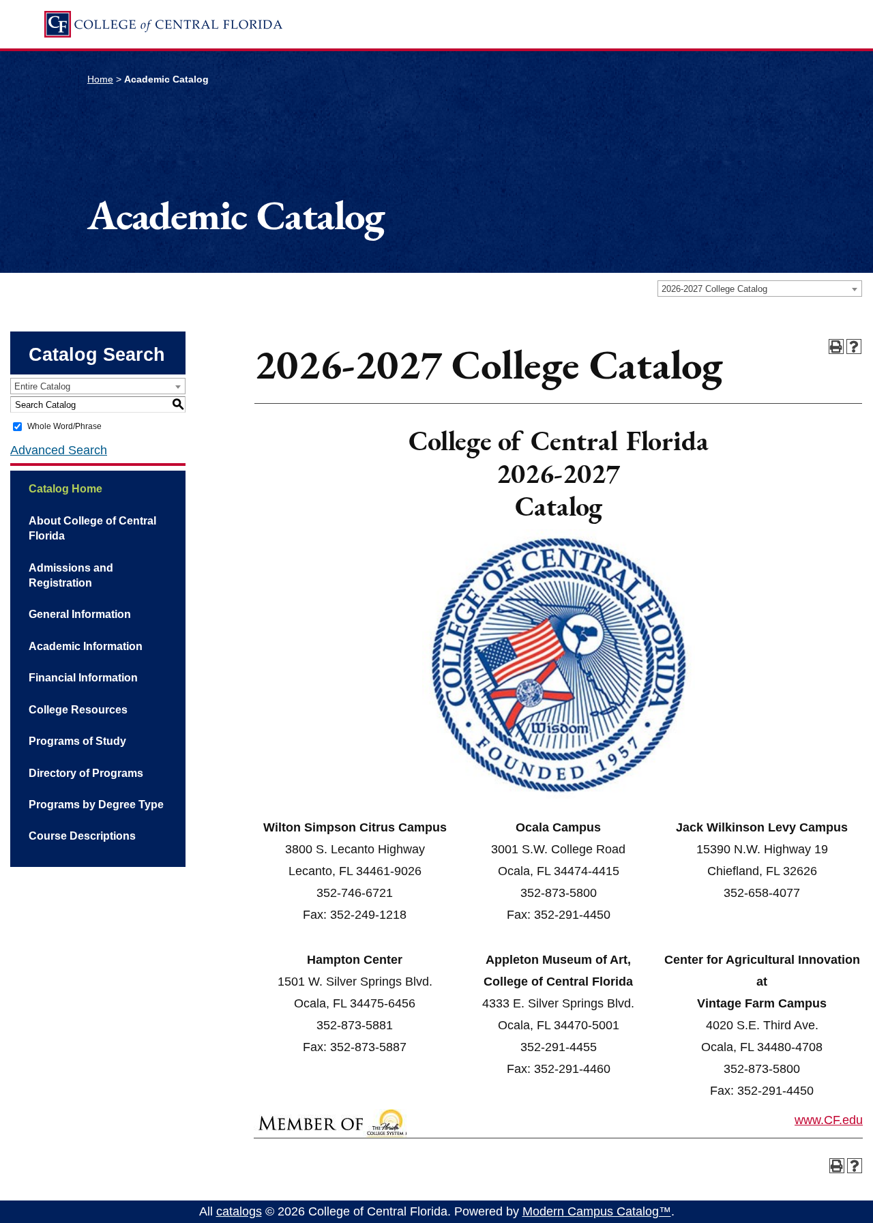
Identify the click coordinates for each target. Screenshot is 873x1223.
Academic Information (86, 646)
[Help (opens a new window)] (853, 346)
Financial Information (83, 677)
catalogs (239, 1211)
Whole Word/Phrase (64, 426)
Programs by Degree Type (96, 804)
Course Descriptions (82, 836)
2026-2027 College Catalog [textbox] (714, 289)
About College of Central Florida (92, 528)
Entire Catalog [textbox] (42, 386)
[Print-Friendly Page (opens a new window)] (836, 346)
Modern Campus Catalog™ (596, 1211)
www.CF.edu (829, 1120)
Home (100, 79)
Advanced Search (58, 450)
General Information (80, 614)
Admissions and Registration (71, 575)
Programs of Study (77, 741)
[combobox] (759, 288)
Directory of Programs (86, 773)
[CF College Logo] (163, 24)
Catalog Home (65, 489)
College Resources (78, 710)
